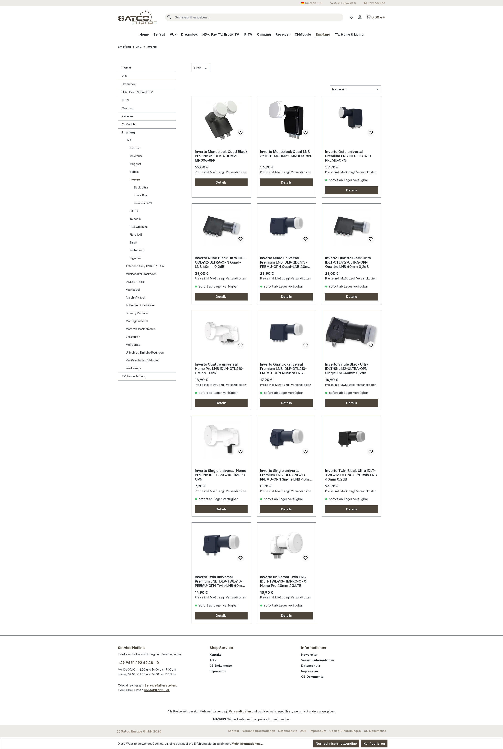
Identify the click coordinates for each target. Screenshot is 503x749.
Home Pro (140, 195)
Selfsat (126, 68)
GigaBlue (135, 258)
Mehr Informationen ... (247, 743)
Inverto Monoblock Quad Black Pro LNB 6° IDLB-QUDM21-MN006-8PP (221, 156)
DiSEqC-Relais (135, 281)
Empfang (128, 132)
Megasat (135, 163)
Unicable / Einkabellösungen (145, 352)
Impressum (218, 671)
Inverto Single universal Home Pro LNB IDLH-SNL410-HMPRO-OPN (221, 475)
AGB (213, 660)
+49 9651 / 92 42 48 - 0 (138, 663)
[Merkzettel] (351, 17)
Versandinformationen (317, 660)
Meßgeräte (133, 344)
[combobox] (258, 17)
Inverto (135, 179)
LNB (129, 140)
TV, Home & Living (134, 376)
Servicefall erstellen (160, 685)
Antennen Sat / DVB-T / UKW (145, 266)
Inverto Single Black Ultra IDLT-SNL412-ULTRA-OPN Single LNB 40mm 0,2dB (346, 368)
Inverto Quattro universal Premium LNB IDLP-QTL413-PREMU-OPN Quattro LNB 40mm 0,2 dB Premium (283, 368)
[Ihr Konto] (360, 17)
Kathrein (135, 148)
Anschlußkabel (135, 297)
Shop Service (221, 648)
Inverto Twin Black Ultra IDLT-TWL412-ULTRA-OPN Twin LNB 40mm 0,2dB (351, 475)
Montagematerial (137, 321)
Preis (198, 68)
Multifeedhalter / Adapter (142, 360)
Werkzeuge (133, 368)
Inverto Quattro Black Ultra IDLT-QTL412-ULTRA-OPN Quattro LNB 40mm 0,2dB (348, 262)
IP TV (125, 100)
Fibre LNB (136, 234)
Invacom (135, 219)
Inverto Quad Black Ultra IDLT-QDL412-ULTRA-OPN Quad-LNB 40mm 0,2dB (220, 262)
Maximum (136, 156)
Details (221, 182)
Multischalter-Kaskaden (141, 274)
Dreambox (129, 84)
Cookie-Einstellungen (345, 730)
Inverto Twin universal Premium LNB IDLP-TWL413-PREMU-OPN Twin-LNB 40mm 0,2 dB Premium (220, 581)
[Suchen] (169, 17)
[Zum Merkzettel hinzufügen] (240, 133)
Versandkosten (240, 711)
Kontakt (215, 654)
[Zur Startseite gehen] (137, 17)
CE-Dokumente (221, 665)
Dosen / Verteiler (137, 313)
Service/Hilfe (376, 3)
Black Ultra (141, 187)
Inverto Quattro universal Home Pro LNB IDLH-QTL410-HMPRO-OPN (219, 368)
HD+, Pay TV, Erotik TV (137, 92)
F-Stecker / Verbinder (140, 305)
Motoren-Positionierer (140, 329)
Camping (127, 108)
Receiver (128, 116)
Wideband (136, 250)
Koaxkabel (133, 289)
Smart (133, 242)
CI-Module (129, 124)
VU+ (125, 76)
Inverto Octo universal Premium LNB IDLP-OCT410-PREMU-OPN (348, 156)
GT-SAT (135, 211)
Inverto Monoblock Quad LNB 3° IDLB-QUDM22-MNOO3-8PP (286, 154)
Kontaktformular (157, 690)
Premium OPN (143, 203)
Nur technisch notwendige (336, 743)
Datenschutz (310, 665)
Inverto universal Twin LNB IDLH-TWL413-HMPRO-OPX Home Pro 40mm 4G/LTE (283, 581)
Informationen (313, 648)
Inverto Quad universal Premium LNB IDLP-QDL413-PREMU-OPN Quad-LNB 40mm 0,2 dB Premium (285, 262)
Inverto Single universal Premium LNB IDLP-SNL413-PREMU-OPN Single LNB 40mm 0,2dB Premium (286, 475)
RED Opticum (138, 226)
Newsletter (309, 654)
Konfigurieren (374, 743)
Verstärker (133, 336)
